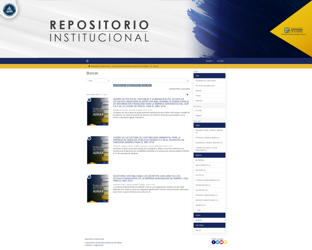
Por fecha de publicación (205, 85)
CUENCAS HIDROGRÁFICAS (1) (207, 180)
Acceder (198, 110)
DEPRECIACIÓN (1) (202, 185)
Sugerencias (98, 245)
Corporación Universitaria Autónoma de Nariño (103, 242)
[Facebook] (214, 242)
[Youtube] (221, 242)
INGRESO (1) (200, 205)
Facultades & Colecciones (205, 80)
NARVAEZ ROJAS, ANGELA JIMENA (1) (209, 131)
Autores (198, 90)
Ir (187, 80)
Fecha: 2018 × (146, 85)
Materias (198, 100)
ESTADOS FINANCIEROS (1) (206, 195)
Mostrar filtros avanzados (180, 89)
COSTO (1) (199, 175)
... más (197, 210)
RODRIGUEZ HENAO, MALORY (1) (208, 142)
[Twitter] (217, 242)
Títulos (198, 95)
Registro (198, 115)
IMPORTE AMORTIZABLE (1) (206, 200)
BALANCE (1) (200, 170)
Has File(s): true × (120, 85)
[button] (209, 61)
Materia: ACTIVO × (134, 85)
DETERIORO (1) (201, 190)
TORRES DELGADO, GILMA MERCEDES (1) (206, 148)
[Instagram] (225, 242)
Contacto (88, 245)
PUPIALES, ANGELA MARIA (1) (207, 137)
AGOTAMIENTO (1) (203, 165)
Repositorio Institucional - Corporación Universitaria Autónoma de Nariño (120, 66)
